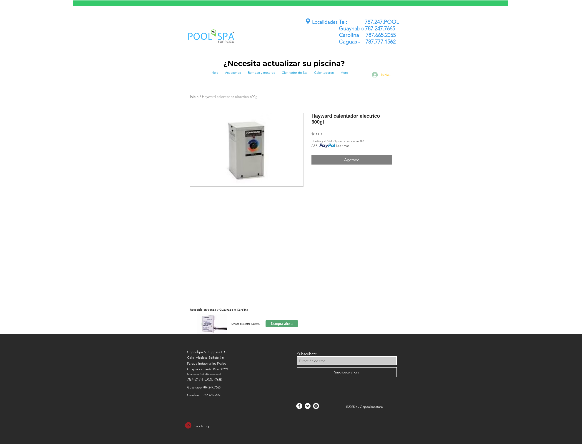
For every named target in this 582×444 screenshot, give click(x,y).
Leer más (342, 146)
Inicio (194, 96)
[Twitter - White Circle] (308, 406)
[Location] (308, 21)
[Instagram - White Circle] (316, 406)
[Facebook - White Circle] (299, 406)
